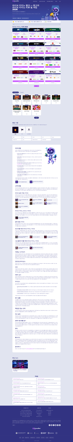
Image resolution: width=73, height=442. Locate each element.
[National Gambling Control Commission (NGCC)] (21, 433)
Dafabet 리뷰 (20, 82)
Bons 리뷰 (36, 54)
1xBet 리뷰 (20, 40)
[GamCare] (51, 433)
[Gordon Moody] (43, 433)
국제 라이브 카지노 (39, 416)
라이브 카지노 (35, 1)
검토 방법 (49, 411)
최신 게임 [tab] (22, 92)
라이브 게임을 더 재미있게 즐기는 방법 (26, 411)
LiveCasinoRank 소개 (49, 410)
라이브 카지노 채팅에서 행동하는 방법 (26, 414)
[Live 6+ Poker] (26, 110)
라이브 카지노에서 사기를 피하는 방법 (26, 413)
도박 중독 (39, 414)
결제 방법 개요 (39, 413)
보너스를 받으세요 (20, 81)
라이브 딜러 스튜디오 (50, 1)
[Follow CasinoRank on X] (53, 425)
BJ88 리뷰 (20, 68)
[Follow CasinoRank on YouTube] (56, 425)
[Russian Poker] (56, 99)
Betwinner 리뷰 (53, 40)
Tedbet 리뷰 (52, 54)
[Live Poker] (46, 99)
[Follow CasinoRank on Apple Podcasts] (60, 425)
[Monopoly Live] (36, 99)
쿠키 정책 (23, 440)
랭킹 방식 (49, 413)
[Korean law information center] (30, 433)
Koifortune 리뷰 (53, 68)
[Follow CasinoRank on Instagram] (51, 425)
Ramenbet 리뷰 (36, 82)
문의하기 (49, 414)
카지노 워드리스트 (39, 410)
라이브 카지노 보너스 (39, 411)
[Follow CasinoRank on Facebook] (49, 425)
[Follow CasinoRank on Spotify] (58, 425)
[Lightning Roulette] (26, 99)
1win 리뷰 (36, 40)
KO (13, 425)
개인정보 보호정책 (36, 440)
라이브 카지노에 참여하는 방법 (26, 410)
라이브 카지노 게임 (42, 1)
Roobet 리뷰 (36, 68)
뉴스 (60, 1)
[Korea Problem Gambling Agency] (36, 433)
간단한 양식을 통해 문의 (29, 348)
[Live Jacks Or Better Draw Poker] (16, 110)
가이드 (56, 1)
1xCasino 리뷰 (20, 54)
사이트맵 (50, 440)
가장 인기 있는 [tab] (16, 92)
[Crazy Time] (16, 99)
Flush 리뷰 (52, 82)
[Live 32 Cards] (36, 110)
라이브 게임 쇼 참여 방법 (26, 416)
